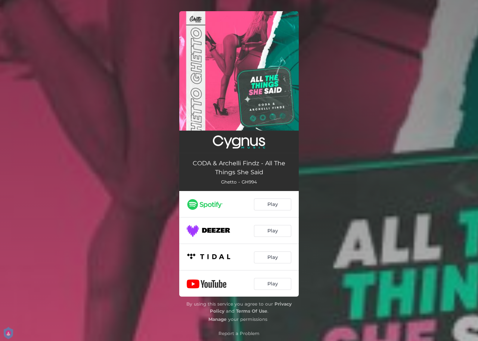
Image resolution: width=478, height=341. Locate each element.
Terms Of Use (251, 311)
